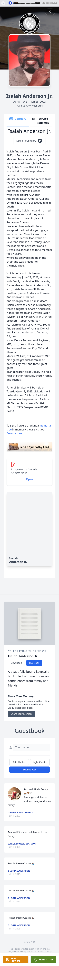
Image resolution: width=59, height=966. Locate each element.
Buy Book (34, 662)
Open (29, 479)
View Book (16, 662)
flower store (14, 433)
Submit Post (29, 769)
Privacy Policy (20, 951)
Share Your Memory (21, 713)
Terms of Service (38, 951)
